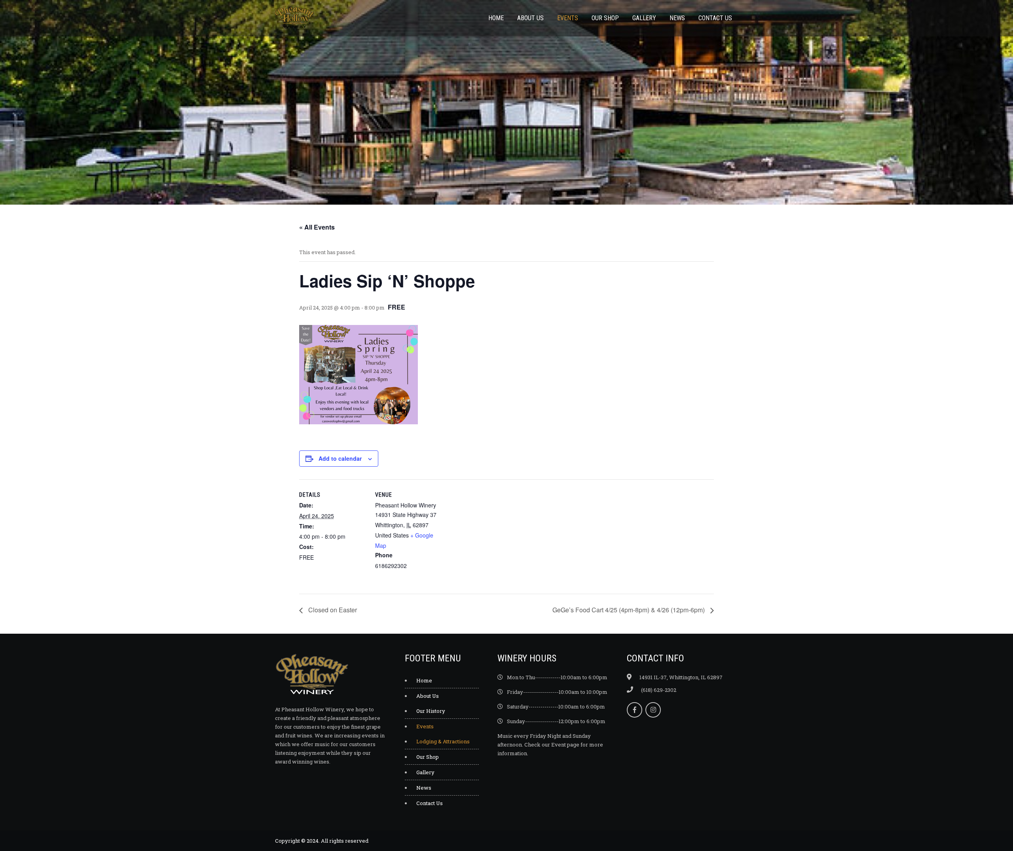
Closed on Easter (332, 609)
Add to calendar (340, 458)
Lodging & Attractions (443, 741)
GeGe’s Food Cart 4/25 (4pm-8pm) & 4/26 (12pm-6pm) (629, 609)
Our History (430, 710)
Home (496, 18)
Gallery (644, 18)
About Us (530, 18)
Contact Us (715, 18)
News (677, 18)
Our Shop (605, 18)
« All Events (317, 227)
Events (567, 18)
